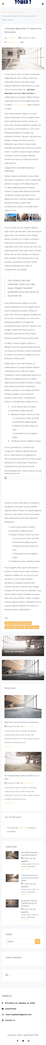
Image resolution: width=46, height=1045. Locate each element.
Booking (26, 623)
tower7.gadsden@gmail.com (18, 1014)
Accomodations (13, 623)
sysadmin (11, 38)
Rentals (19, 627)
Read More (8, 746)
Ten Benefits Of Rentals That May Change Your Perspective (29, 903)
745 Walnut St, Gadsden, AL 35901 (20, 1003)
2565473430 (10, 1009)
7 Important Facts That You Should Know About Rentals (30, 877)
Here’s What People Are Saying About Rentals (29, 853)
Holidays (9, 627)
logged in (23, 827)
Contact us (10, 1020)
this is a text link (20, 104)
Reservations (14, 12)
